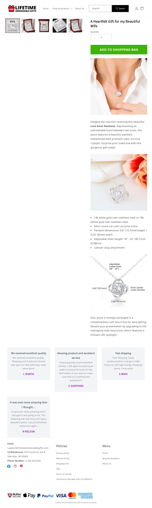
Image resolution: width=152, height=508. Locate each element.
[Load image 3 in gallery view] (44, 26)
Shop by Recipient (111, 458)
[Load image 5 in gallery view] (75, 26)
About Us (106, 463)
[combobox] (100, 8)
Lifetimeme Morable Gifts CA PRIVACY (74, 479)
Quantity (95, 31)
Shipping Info (62, 463)
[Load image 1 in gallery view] (12, 26)
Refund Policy (62, 458)
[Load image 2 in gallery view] (28, 26)
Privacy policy (62, 453)
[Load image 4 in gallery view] (60, 26)
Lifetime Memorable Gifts (71, 502)
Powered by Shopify (89, 502)
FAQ (58, 468)
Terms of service (64, 474)
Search (122, 8)
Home (105, 453)
